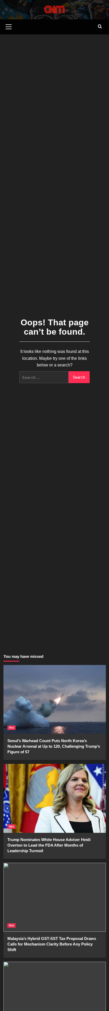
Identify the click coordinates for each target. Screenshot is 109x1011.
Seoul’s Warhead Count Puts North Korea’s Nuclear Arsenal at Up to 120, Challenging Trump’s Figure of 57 (53, 746)
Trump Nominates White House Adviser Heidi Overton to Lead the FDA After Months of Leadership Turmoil (48, 845)
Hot (11, 727)
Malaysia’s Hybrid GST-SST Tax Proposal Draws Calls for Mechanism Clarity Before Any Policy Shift (51, 944)
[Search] (100, 26)
